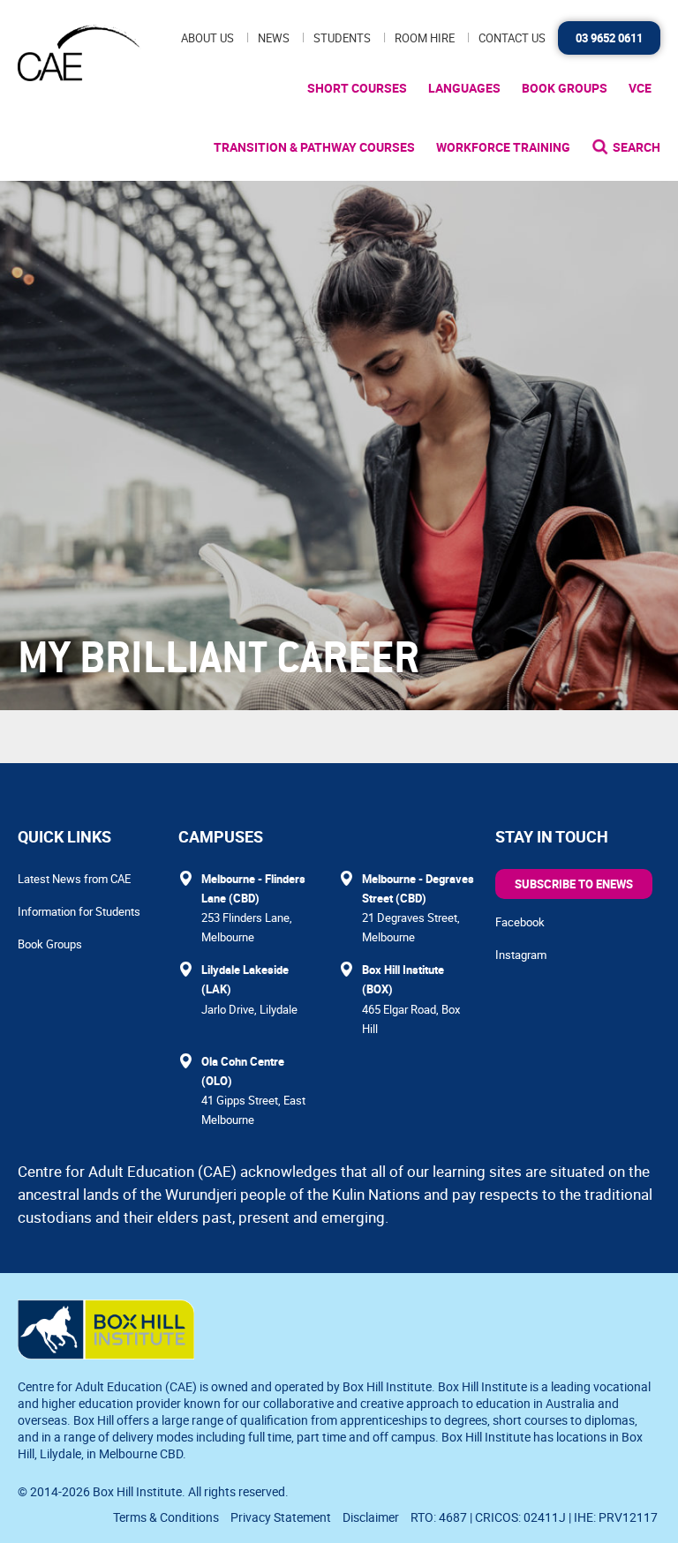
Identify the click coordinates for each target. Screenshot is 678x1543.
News (274, 38)
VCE (640, 87)
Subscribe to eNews (574, 884)
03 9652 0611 (609, 38)
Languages (464, 87)
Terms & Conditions (166, 1517)
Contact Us (512, 38)
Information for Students (79, 911)
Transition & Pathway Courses (314, 147)
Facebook (520, 922)
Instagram (520, 955)
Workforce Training (503, 147)
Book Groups (564, 87)
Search (636, 147)
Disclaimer (371, 1517)
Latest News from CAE (74, 879)
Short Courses (357, 87)
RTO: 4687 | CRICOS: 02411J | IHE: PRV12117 (535, 1517)
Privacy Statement (280, 1517)
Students (342, 38)
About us (207, 38)
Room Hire (425, 38)
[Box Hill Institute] (106, 1354)
